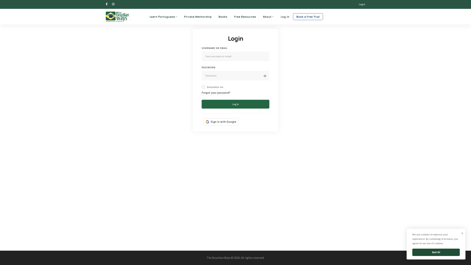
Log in (362, 4)
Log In (235, 104)
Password (209, 67)
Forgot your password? (216, 92)
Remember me (214, 87)
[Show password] (265, 76)
